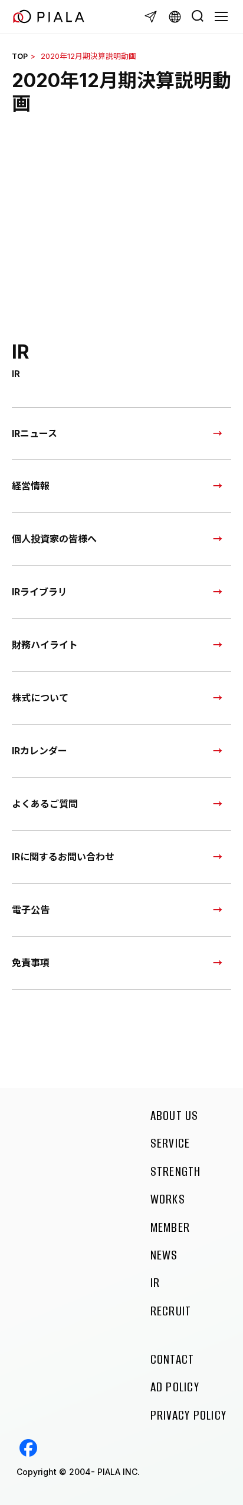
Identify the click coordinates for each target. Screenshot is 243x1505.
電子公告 (31, 910)
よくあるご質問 (45, 804)
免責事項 (31, 963)
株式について (40, 698)
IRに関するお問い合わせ (63, 857)
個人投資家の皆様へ (54, 539)
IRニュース (34, 433)
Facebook (28, 1448)
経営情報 (31, 486)
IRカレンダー (39, 751)
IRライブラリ (39, 592)
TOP (20, 56)
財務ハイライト (45, 645)
